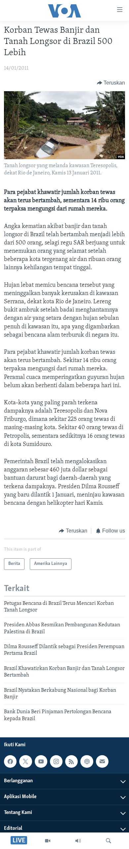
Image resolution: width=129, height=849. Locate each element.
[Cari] (108, 840)
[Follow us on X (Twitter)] (25, 761)
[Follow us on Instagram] (56, 761)
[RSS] (71, 761)
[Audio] (78, 840)
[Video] (48, 840)
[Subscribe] (102, 761)
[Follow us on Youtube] (41, 761)
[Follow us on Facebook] (10, 761)
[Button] (111, 83)
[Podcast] (86, 761)
